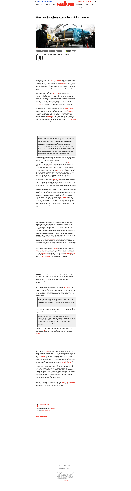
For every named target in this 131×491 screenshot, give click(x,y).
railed (48, 116)
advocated (62, 83)
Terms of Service (62, 468)
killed (68, 162)
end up (37, 202)
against (51, 116)
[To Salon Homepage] (65, 3)
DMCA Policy (65, 482)
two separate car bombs (44, 165)
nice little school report (45, 256)
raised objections (44, 253)
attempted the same (66, 362)
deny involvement (64, 197)
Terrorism (38, 333)
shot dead (58, 170)
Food (54, 4)
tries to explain (67, 358)
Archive (68, 468)
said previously (67, 287)
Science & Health (79, 4)
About (65, 465)
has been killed (56, 179)
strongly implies (41, 356)
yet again (56, 248)
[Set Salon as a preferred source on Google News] (68, 51)
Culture (48, 4)
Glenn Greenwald (43, 404)
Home (60, 465)
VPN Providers (65, 480)
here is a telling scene (70, 253)
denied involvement (49, 365)
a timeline (55, 274)
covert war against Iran (52, 239)
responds (48, 351)
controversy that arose (56, 80)
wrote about (44, 92)
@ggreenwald (52, 408)
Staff (69, 465)
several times (60, 92)
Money (87, 4)
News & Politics (39, 4)
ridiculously (42, 330)
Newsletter (81, 1)
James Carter (39, 278)
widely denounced (69, 108)
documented (38, 104)
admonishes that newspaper (42, 250)
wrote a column (55, 93)
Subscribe (39, 1)
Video (93, 4)
